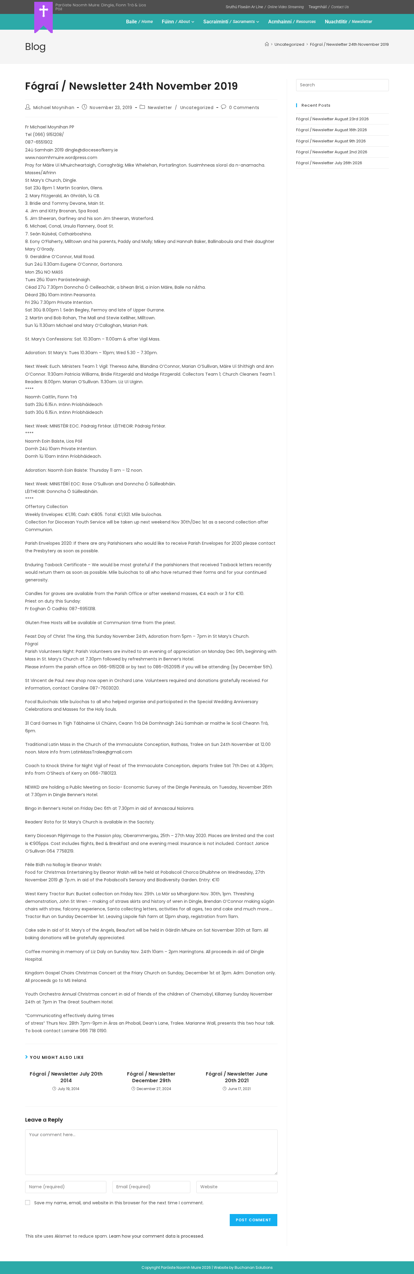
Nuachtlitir (348, 22)
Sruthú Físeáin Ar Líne (265, 7)
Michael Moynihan (54, 108)
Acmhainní (292, 22)
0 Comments (244, 108)
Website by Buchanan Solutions (243, 1267)
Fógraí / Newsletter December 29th (151, 1077)
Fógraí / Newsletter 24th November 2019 (349, 44)
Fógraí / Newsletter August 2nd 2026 (331, 152)
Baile (139, 22)
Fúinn (176, 22)
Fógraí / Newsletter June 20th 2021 (237, 1077)
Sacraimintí (229, 22)
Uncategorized (197, 108)
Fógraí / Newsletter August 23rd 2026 (332, 119)
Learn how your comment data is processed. (156, 1236)
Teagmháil (329, 7)
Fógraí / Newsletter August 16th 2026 (331, 130)
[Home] (267, 44)
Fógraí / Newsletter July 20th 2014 (66, 1077)
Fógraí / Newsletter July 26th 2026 (329, 163)
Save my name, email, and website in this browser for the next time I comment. (119, 1203)
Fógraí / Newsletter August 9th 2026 (331, 141)
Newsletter (160, 108)
